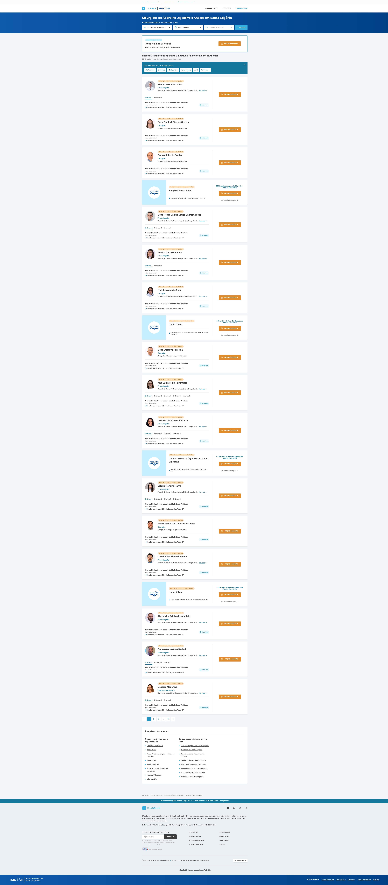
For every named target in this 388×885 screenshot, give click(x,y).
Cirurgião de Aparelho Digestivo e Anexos (177, 795)
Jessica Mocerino (167, 687)
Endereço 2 (158, 98)
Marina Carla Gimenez (170, 252)
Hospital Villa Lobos (154, 775)
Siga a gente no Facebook (240, 808)
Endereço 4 (177, 396)
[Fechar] (244, 65)
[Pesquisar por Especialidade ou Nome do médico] (169, 27)
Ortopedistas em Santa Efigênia (193, 773)
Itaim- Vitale (151, 760)
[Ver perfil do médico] (150, 86)
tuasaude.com (242, 8)
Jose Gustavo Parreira (170, 349)
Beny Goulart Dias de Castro (173, 122)
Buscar (242, 27)
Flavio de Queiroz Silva (170, 84)
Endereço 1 (148, 98)
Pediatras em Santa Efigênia (191, 750)
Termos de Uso (224, 840)
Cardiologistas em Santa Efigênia (193, 760)
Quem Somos (193, 832)
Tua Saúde (145, 2)
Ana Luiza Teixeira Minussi (172, 382)
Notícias (194, 2)
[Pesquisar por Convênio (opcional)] (231, 27)
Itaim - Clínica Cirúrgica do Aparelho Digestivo (160, 755)
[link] (173, 719)
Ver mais (204, 70)
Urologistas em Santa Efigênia (192, 777)
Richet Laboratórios (364, 880)
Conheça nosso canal (228, 808)
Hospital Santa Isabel (158, 43)
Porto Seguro (186, 70)
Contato (222, 844)
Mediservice (173, 70)
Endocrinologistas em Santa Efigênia (195, 746)
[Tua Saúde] (151, 808)
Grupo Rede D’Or (205, 870)
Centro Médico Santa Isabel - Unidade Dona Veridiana (166, 103)
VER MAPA (205, 105)
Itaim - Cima (151, 750)
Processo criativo (195, 836)
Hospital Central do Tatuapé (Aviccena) (157, 770)
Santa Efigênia (197, 795)
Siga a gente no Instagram (234, 808)
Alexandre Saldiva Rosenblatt (174, 616)
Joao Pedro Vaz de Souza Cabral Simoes (179, 214)
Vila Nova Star (152, 779)
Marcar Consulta (156, 795)
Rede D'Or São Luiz (328, 880)
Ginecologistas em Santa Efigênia (193, 764)
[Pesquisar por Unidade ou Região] (200, 27)
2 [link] (153, 719)
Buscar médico (157, 2)
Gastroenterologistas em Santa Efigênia (192, 755)
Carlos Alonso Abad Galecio (172, 649)
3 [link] (158, 719)
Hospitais (227, 8)
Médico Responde (183, 2)
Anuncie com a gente (196, 844)
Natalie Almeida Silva (169, 290)
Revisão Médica (224, 836)
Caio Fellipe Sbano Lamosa (172, 556)
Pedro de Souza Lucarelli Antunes (176, 523)
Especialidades (211, 8)
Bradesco (161, 70)
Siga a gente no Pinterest (246, 808)
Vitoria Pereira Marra (169, 486)
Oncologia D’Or (340, 880)
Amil (196, 70)
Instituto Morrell (153, 764)
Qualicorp (376, 880)
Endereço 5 (186, 396)
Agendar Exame (169, 2)
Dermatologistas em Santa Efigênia (194, 768)
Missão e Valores (224, 832)
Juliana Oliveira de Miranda (173, 420)
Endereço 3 (167, 228)
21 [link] (168, 719)
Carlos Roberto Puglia (170, 155)
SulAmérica (150, 70)
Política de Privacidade (196, 840)
